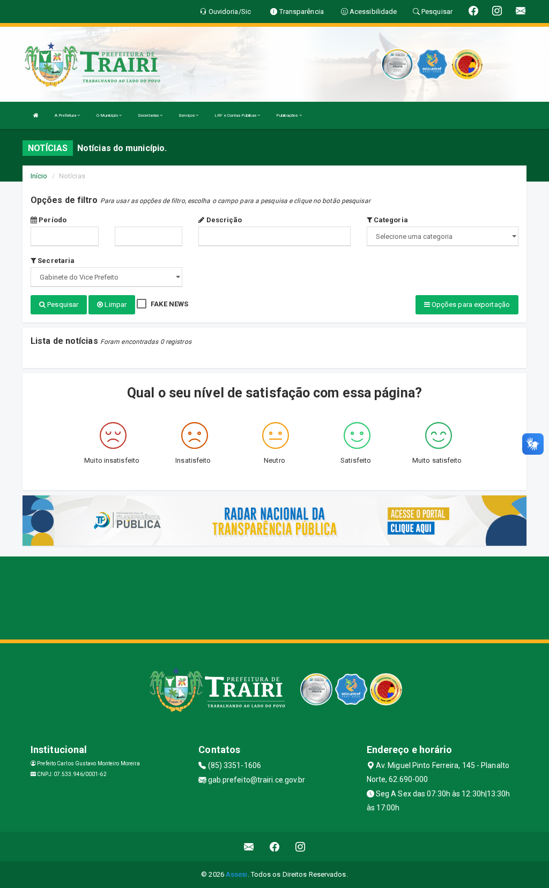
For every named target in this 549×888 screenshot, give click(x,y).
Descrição (223, 220)
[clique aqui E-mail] (249, 846)
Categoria (390, 220)
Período (51, 220)
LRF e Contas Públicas (235, 115)
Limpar (115, 304)
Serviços (187, 115)
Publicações (287, 115)
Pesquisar (62, 304)
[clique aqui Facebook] (274, 846)
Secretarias (149, 115)
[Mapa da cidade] (274, 596)
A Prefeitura (66, 115)
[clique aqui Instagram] (300, 846)
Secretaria (55, 261)
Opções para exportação (470, 304)
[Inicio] (36, 115)
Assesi (237, 874)
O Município (108, 115)
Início (39, 176)
